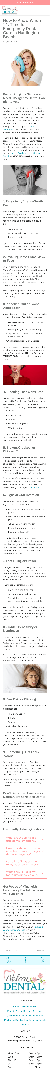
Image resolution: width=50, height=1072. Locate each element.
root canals (33, 487)
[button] (47, 10)
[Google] (8, 960)
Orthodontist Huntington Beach (25, 1015)
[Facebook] (25, 960)
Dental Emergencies (25, 1006)
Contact (25, 1024)
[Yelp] (41, 960)
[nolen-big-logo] (10, 10)
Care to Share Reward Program (25, 1011)
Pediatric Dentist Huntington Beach (25, 1020)
